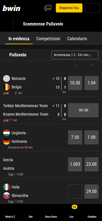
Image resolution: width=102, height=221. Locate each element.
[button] (51, 65)
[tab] (19, 38)
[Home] (12, 8)
